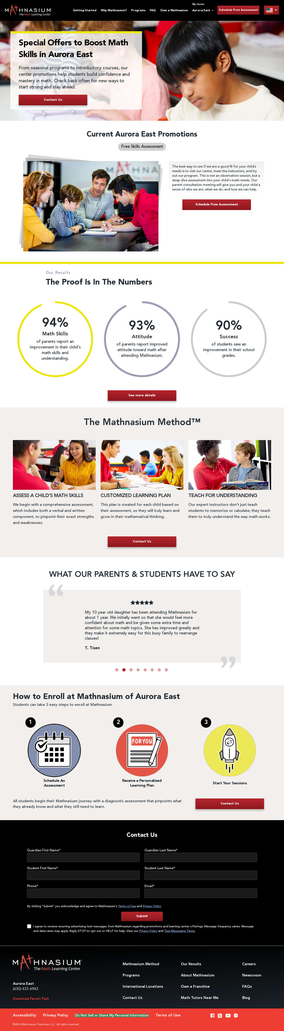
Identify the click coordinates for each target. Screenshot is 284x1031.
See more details (142, 395)
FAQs (247, 987)
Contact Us (132, 998)
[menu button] (271, 10)
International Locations (143, 987)
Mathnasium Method (141, 964)
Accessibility (24, 1015)
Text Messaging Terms (179, 931)
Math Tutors (200, 998)
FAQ (153, 10)
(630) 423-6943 (25, 989)
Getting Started (84, 10)
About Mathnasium (198, 975)
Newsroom (251, 975)
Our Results (191, 964)
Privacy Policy (152, 906)
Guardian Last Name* (161, 850)
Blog (246, 998)
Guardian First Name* (44, 850)
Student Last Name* (159, 868)
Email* (149, 886)
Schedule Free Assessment (238, 10)
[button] (117, 670)
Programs (138, 10)
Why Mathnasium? (114, 10)
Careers (249, 964)
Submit (142, 916)
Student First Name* (42, 868)
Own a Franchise (195, 987)
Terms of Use (127, 906)
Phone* (32, 886)
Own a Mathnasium (174, 10)
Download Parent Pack (31, 999)
